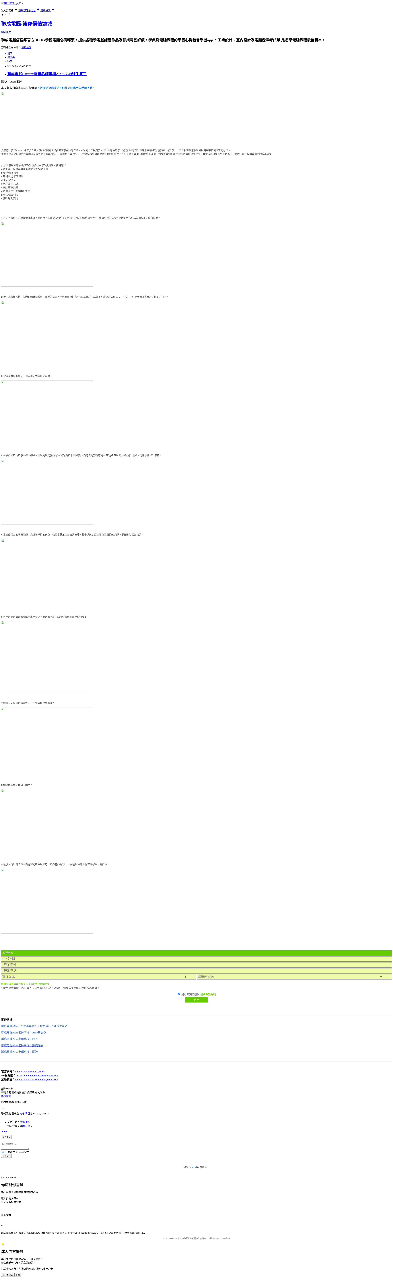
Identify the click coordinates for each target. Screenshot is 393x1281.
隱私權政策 (214, 1238)
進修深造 (25, 1122)
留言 (30, 1113)
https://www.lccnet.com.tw (30, 1071)
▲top (4, 1131)
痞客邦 (23, 1113)
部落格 (11, 57)
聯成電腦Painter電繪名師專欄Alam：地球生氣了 (47, 74)
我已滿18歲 (7, 1275)
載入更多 (6, 1137)
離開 (18, 1275)
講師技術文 (26, 1126)
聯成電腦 (6, 1096)
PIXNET (173, 1238)
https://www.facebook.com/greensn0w (36, 1079)
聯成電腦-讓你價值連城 (26, 24)
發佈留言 (6, 1156)
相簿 (9, 53)
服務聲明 (226, 1238)
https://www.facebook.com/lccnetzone (37, 1075)
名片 (9, 61)
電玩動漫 (26, 47)
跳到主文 (6, 32)
